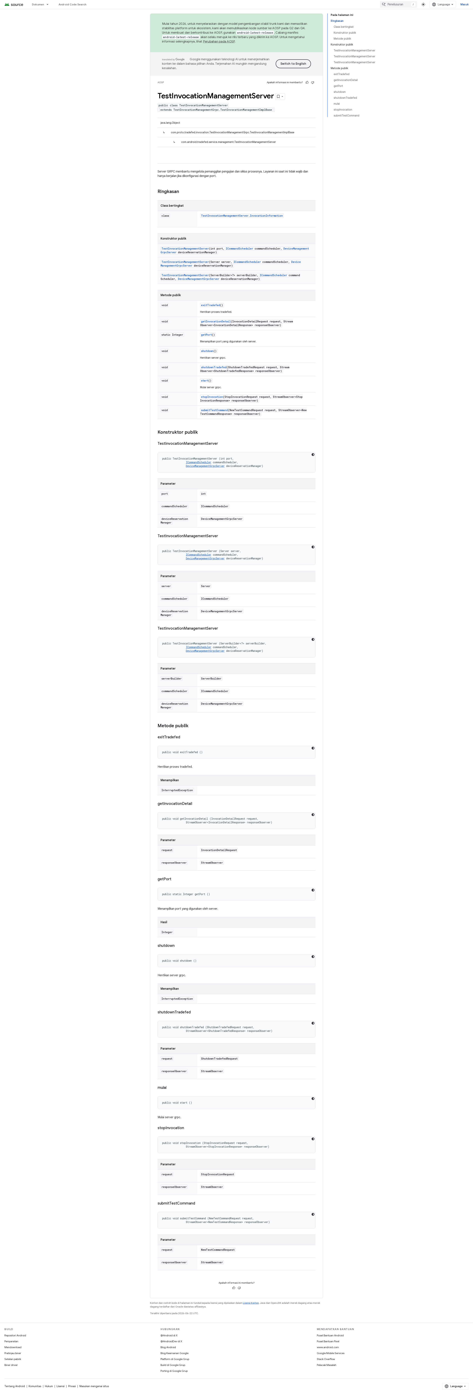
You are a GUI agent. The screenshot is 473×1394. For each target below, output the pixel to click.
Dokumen (38, 4)
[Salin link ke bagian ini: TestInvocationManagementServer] (221, 444)
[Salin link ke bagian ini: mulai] (170, 1088)
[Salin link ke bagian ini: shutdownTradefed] (194, 1012)
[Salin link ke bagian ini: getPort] (175, 879)
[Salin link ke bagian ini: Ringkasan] (182, 192)
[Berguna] (307, 82)
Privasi (72, 1386)
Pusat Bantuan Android (330, 1335)
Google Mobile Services (330, 1353)
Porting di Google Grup (174, 1371)
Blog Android (168, 1347)
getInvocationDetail (216, 321)
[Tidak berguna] (312, 82)
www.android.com (328, 1347)
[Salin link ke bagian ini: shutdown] (178, 946)
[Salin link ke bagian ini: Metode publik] (192, 726)
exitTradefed (210, 305)
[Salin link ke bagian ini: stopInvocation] (187, 1128)
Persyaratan (11, 1341)
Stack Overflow (326, 1359)
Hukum (49, 1386)
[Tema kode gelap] (313, 454)
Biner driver (11, 1365)
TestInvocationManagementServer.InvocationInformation (242, 215)
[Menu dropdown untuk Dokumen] (49, 4)
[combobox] (398, 4)
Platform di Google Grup (175, 1359)
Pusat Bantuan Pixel (328, 1341)
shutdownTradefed (214, 367)
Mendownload (12, 1347)
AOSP (161, 82)
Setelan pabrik (12, 1359)
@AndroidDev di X (171, 1341)
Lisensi (60, 1386)
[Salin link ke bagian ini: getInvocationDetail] (196, 804)
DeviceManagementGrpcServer (198, 279)
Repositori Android (15, 1335)
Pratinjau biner (12, 1353)
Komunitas (35, 1386)
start (204, 380)
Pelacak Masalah (326, 1365)
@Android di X (169, 1335)
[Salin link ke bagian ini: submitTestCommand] (199, 1203)
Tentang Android (14, 1386)
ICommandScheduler (239, 248)
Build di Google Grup (173, 1365)
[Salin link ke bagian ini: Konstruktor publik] (201, 432)
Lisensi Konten (251, 1303)
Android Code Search (72, 4)
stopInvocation (212, 397)
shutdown (207, 351)
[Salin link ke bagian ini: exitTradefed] (184, 737)
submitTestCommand (214, 410)
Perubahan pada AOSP (219, 41)
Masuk (464, 4)
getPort (206, 334)
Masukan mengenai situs (94, 1386)
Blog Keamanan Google (174, 1353)
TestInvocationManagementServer (185, 248)
